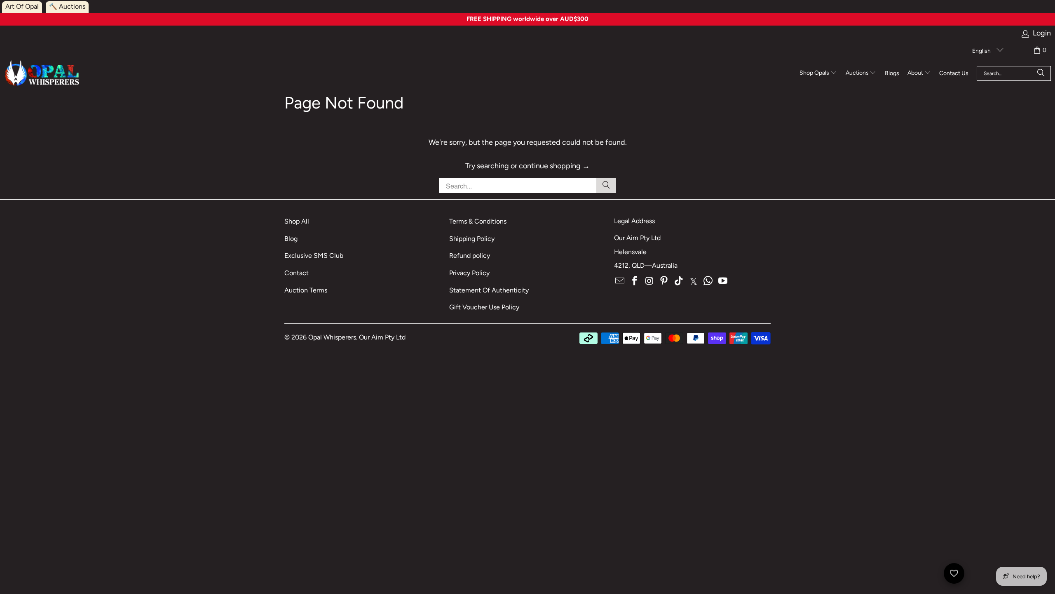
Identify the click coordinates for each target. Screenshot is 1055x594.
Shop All (296, 221)
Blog (291, 239)
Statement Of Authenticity (489, 290)
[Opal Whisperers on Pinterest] (664, 281)
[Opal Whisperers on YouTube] (723, 281)
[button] (818, 73)
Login (1042, 33)
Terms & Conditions (477, 221)
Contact (296, 273)
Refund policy (469, 255)
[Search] (1041, 73)
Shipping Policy (472, 239)
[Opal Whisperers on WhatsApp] (708, 281)
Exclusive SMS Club (313, 255)
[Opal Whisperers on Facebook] (635, 281)
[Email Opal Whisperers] (620, 281)
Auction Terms (305, 290)
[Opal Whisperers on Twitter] (693, 281)
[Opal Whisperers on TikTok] (679, 281)
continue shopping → (554, 165)
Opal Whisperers (332, 337)
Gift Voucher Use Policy (484, 307)
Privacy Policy (469, 273)
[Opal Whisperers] (42, 74)
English (982, 50)
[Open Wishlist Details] (954, 573)
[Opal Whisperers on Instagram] (649, 281)
